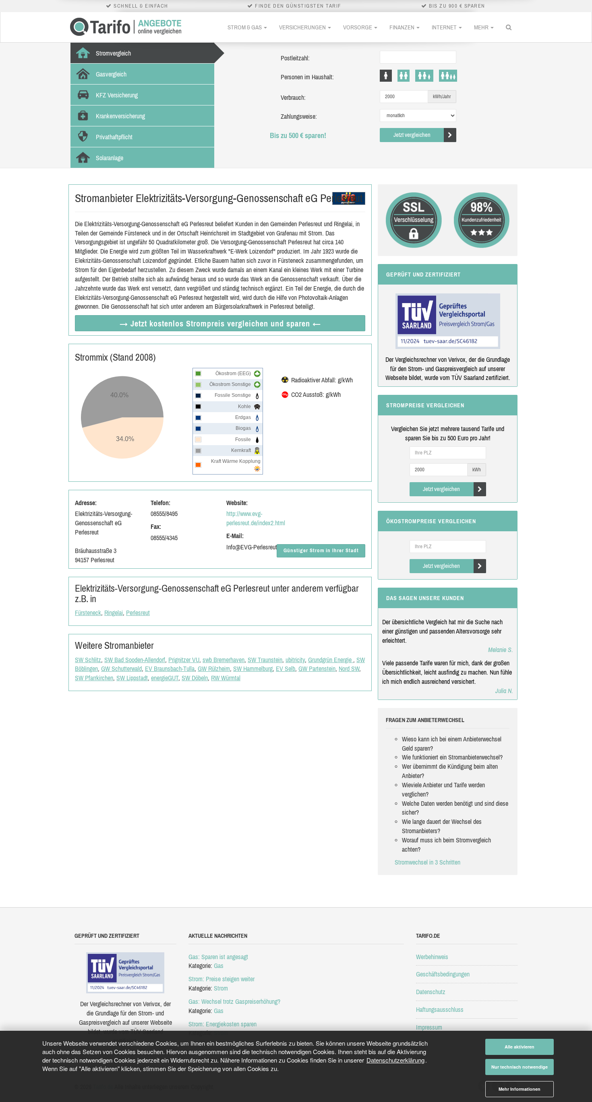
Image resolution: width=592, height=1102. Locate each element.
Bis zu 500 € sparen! (298, 135)
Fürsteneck (88, 612)
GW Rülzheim (214, 668)
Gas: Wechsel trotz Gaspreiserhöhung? (234, 1001)
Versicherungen (303, 27)
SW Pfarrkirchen (94, 677)
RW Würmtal (225, 677)
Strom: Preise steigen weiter (221, 978)
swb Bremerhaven (223, 659)
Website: (237, 502)
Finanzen (402, 27)
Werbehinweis (432, 956)
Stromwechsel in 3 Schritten (427, 862)
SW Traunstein (265, 659)
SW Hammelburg (253, 668)
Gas (219, 965)
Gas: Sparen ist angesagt (218, 956)
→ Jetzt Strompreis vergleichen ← (220, 323)
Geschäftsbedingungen (443, 974)
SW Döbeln (195, 677)
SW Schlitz (88, 659)
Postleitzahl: (295, 58)
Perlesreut (138, 612)
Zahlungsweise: (299, 116)
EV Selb (285, 668)
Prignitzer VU (183, 659)
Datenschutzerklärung (395, 1060)
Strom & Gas (245, 27)
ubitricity (295, 659)
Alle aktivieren (519, 1047)
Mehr (482, 27)
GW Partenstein (316, 668)
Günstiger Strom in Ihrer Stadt (321, 550)
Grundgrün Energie (330, 659)
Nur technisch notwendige (519, 1067)
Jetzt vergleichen (412, 134)
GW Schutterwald (121, 668)
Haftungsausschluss (440, 1009)
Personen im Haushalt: (307, 76)
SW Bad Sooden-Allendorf (134, 659)
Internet (445, 27)
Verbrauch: (293, 97)
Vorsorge (358, 27)
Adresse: (86, 502)
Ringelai (113, 612)
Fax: (156, 526)
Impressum (429, 1027)
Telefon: (160, 502)
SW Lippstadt (132, 677)
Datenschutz (430, 991)
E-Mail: (235, 535)
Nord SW (349, 668)
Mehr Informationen (519, 1089)
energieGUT (164, 677)
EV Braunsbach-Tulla (170, 668)
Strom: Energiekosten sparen (222, 1024)
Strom (221, 988)
